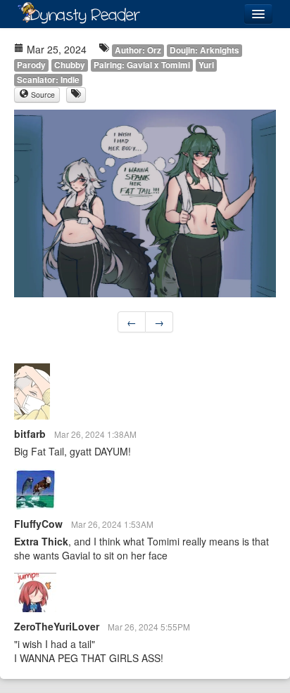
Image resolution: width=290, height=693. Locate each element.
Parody (31, 65)
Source (42, 94)
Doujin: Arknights (204, 50)
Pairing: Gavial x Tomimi (142, 65)
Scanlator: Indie (48, 80)
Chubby (69, 65)
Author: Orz (138, 50)
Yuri (206, 65)
